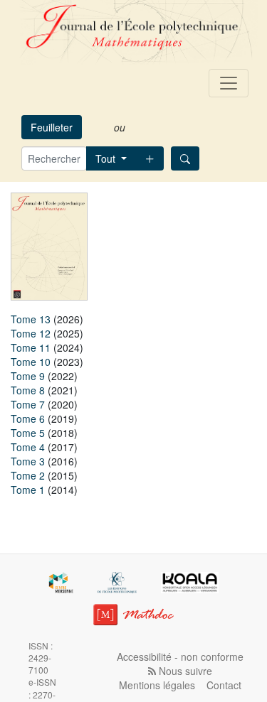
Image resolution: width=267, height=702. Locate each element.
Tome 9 (28, 376)
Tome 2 (28, 475)
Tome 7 (28, 404)
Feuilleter (52, 127)
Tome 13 (31, 319)
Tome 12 (31, 333)
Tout (106, 158)
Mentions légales (157, 685)
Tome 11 (31, 347)
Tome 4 (28, 447)
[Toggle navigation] (228, 83)
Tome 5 (28, 433)
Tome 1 (28, 489)
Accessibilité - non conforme (180, 656)
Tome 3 (28, 461)
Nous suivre (184, 671)
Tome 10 (31, 362)
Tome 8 (28, 390)
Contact (223, 685)
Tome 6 (28, 418)
